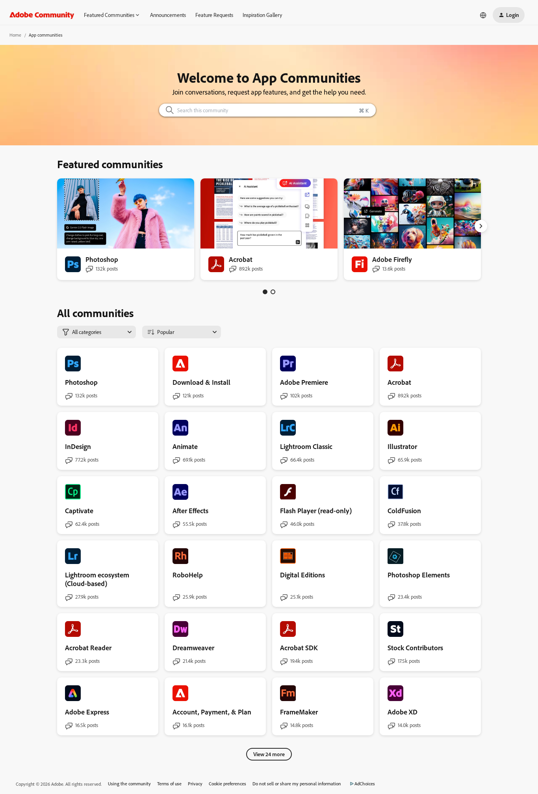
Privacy (195, 784)
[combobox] (267, 110)
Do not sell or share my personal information (296, 784)
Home (15, 35)
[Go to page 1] (265, 291)
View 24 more (269, 754)
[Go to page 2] (273, 291)
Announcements (168, 14)
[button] (509, 15)
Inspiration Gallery (262, 14)
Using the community (129, 784)
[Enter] (166, 110)
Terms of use (169, 784)
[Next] (481, 226)
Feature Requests (214, 14)
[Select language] (483, 15)
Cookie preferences (227, 784)
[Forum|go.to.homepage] (41, 15)
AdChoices (364, 784)
